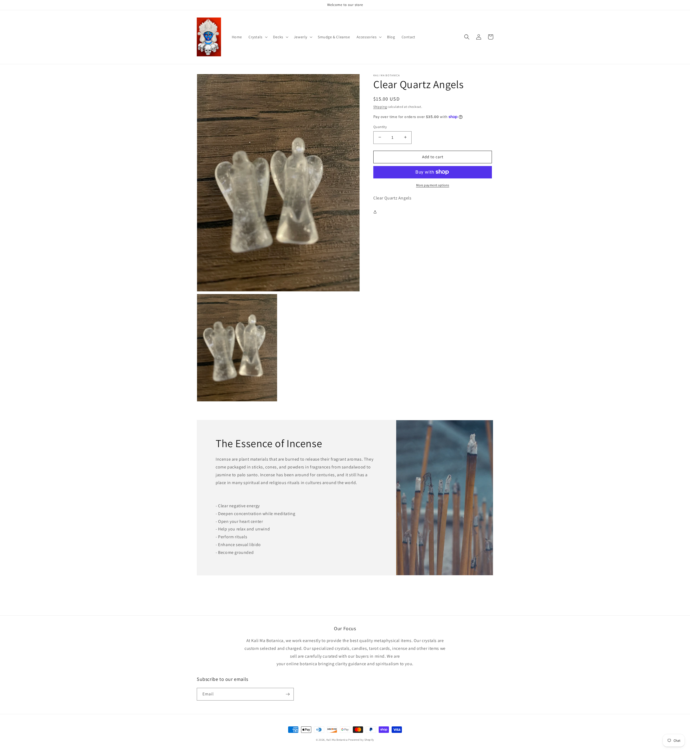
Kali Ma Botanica (337, 739)
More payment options (432, 185)
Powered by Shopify (361, 739)
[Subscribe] (288, 694)
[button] (257, 37)
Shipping (380, 107)
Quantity (380, 126)
